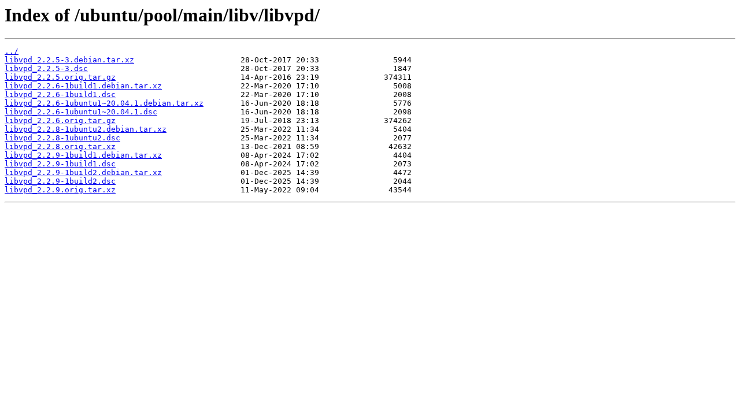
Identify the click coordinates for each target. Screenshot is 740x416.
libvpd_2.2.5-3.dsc (46, 68)
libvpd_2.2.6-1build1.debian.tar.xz (83, 85)
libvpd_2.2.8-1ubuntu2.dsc (62, 137)
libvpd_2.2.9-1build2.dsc (60, 181)
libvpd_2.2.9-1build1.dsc (60, 163)
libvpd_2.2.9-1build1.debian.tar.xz (83, 155)
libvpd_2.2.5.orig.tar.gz (60, 77)
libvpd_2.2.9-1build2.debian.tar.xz (83, 172)
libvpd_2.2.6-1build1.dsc (60, 94)
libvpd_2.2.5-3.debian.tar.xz (69, 59)
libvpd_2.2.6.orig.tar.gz (60, 120)
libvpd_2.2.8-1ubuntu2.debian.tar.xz (85, 129)
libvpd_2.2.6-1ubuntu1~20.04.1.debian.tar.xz (104, 103)
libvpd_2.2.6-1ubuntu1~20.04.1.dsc (81, 111)
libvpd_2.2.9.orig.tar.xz (60, 189)
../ (11, 51)
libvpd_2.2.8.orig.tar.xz (60, 146)
